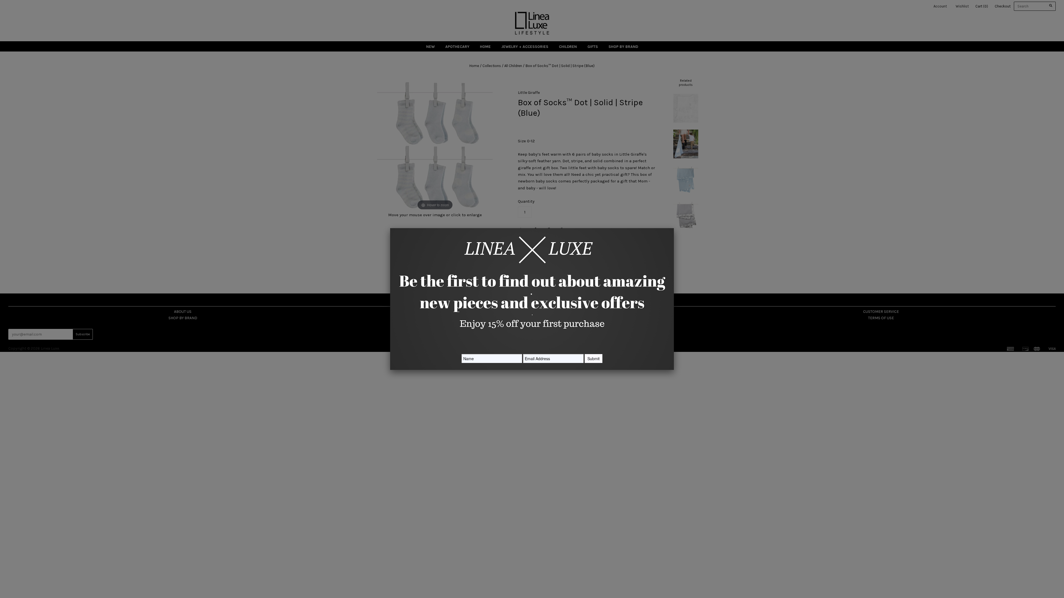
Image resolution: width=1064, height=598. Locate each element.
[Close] (674, 228)
